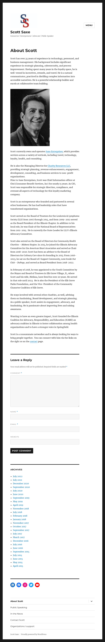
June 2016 (18, 548)
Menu (89, 25)
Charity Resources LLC (59, 166)
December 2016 (21, 541)
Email (14, 424)
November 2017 (21, 523)
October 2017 (19, 526)
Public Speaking (18, 607)
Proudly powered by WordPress (33, 634)
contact (34, 341)
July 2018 (17, 512)
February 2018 (20, 515)
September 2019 (21, 498)
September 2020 (21, 487)
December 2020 (21, 483)
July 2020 (17, 490)
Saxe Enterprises (54, 151)
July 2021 (17, 480)
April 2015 (18, 566)
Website (14, 437)
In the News (16, 614)
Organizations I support (22, 626)
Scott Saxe (20, 32)
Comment (16, 373)
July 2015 (17, 555)
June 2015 (18, 559)
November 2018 (21, 508)
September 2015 (21, 551)
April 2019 (18, 505)
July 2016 (17, 544)
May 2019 (18, 501)
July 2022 (17, 476)
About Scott (16, 601)
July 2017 (17, 533)
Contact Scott (17, 620)
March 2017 (19, 537)
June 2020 (18, 494)
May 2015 (18, 562)
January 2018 (19, 519)
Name (14, 412)
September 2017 (21, 530)
